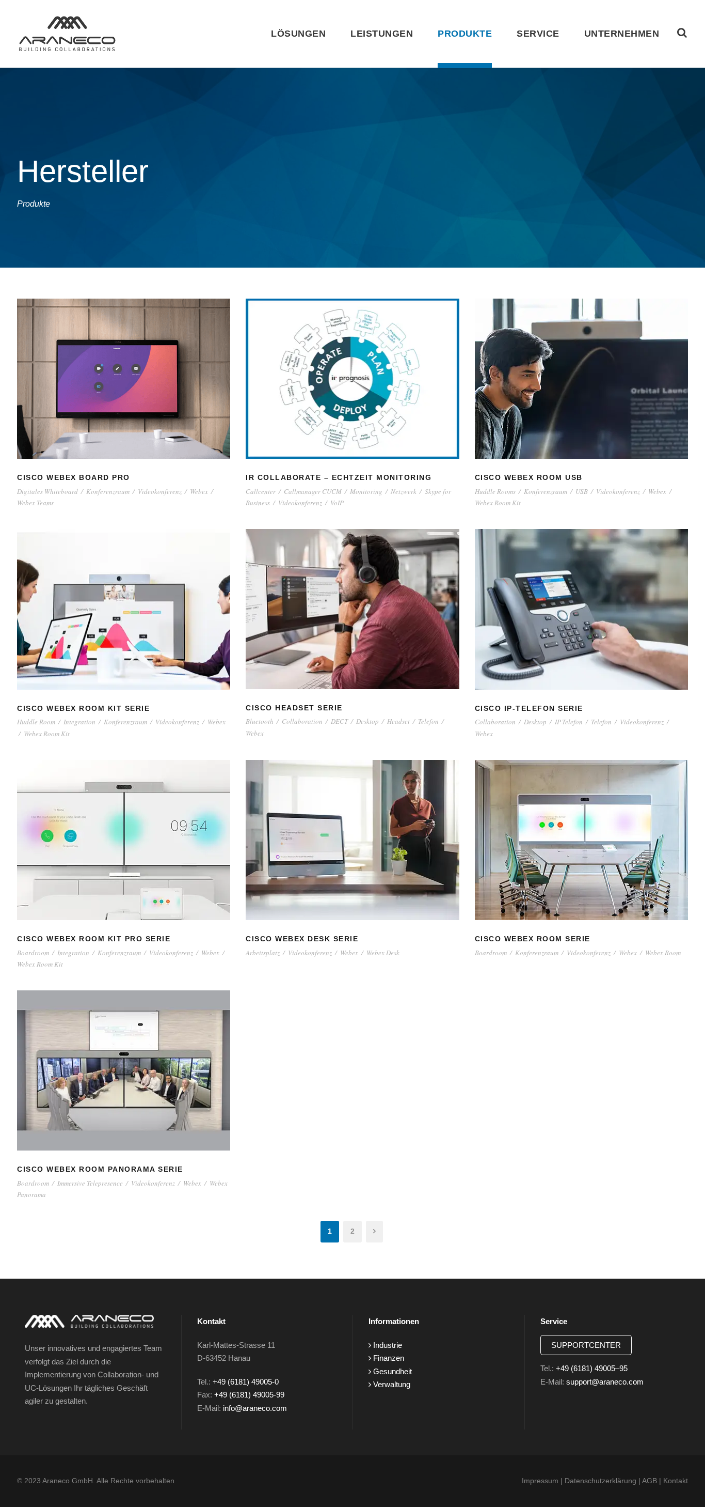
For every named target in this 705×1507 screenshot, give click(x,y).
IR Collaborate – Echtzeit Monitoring (338, 477)
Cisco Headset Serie (294, 708)
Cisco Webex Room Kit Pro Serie (93, 939)
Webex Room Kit (498, 502)
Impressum (540, 1481)
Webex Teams (35, 502)
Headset (398, 721)
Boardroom (33, 952)
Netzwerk (403, 491)
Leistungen (381, 33)
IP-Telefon (569, 721)
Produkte (465, 33)
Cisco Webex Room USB (529, 477)
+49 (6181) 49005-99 (249, 1394)
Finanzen (387, 1358)
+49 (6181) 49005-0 (246, 1381)
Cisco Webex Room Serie (532, 939)
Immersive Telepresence (90, 1183)
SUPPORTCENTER (586, 1345)
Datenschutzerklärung (600, 1481)
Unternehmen (622, 33)
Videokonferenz (160, 491)
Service (538, 33)
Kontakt (675, 1481)
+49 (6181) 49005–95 (592, 1368)
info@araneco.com (255, 1408)
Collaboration (302, 721)
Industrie (386, 1345)
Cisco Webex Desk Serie (302, 939)
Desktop (367, 721)
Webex (199, 491)
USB (581, 491)
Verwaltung (390, 1384)
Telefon (428, 721)
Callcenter (261, 491)
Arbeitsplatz (263, 952)
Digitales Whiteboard (47, 491)
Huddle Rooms (495, 491)
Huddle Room (36, 721)
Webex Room (663, 952)
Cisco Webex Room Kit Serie (83, 708)
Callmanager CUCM (313, 491)
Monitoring (366, 491)
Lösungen (298, 33)
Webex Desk (382, 952)
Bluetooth (260, 721)
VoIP (337, 502)
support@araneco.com (605, 1381)
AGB (649, 1481)
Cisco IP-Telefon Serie (529, 708)
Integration (79, 721)
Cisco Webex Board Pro (73, 477)
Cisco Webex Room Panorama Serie (100, 1169)
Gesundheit (391, 1371)
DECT (339, 721)
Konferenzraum (108, 491)
